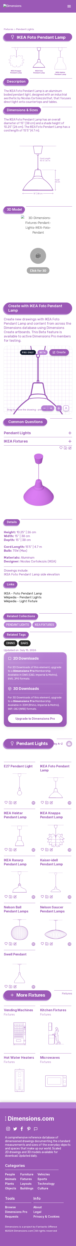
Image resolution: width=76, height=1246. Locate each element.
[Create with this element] (70, 448)
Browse (10, 1207)
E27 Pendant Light (18, 766)
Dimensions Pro (16, 1212)
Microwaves (50, 1057)
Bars (24, 643)
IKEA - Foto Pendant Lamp (23, 593)
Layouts (26, 1183)
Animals (10, 1179)
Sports (42, 1179)
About (37, 1207)
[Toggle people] (66, 408)
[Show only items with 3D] (69, 744)
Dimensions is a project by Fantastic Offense (31, 1226)
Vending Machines (18, 1010)
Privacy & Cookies (46, 1216)
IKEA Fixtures (44, 625)
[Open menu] (69, 6)
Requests (11, 1216)
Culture (42, 1188)
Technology (46, 1183)
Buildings (26, 1188)
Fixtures (8, 29)
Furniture (26, 1174)
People (10, 1174)
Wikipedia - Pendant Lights (23, 597)
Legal (37, 1212)
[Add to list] (65, 448)
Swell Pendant (15, 954)
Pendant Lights (25, 29)
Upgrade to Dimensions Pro (35, 718)
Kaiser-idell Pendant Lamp (51, 862)
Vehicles (43, 1174)
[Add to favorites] (61, 448)
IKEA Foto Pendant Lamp (55, 768)
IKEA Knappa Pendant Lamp (51, 815)
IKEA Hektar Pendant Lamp (15, 815)
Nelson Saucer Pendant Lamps (52, 909)
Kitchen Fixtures (53, 1010)
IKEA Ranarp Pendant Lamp (15, 862)
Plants (9, 1183)
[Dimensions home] (12, 6)
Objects (10, 1188)
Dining (10, 643)
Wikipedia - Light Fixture (20, 601)
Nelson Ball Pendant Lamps (16, 909)
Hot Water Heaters (19, 1057)
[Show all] (59, 408)
